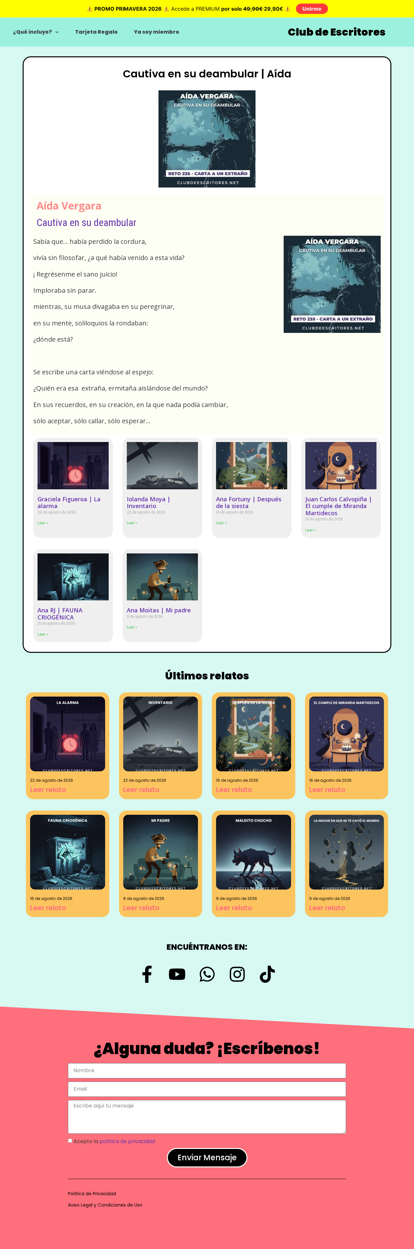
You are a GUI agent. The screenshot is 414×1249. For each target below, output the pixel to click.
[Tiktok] (267, 974)
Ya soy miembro (156, 32)
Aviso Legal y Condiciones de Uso (105, 1205)
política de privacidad (127, 1141)
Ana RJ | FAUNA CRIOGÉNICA (60, 613)
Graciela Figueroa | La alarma (69, 502)
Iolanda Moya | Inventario (148, 502)
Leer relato (48, 789)
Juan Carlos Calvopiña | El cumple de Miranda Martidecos (338, 506)
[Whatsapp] (207, 974)
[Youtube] (177, 974)
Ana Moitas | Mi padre (159, 610)
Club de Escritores (337, 32)
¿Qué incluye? (32, 32)
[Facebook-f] (147, 974)
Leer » (43, 523)
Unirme (311, 9)
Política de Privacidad (92, 1193)
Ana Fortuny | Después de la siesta (248, 502)
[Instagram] (237, 974)
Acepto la (114, 1141)
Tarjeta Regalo (96, 32)
